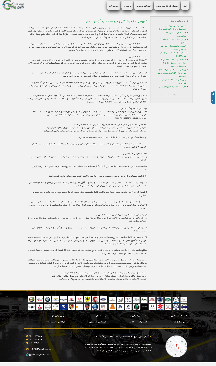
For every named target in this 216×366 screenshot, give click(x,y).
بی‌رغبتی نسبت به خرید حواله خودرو (172, 70)
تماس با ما (113, 6)
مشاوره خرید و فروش (138, 316)
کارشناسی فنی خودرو (98, 322)
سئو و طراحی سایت (41, 355)
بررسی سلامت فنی (180, 322)
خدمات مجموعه (143, 6)
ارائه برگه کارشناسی (179, 316)
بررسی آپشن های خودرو (56, 316)
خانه (185, 6)
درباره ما (127, 6)
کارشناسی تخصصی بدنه (56, 322)
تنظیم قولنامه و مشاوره (138, 322)
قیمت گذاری (101, 316)
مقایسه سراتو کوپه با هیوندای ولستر (172, 87)
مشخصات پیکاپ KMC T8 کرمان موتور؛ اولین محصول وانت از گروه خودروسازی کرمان (173, 63)
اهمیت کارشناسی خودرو (167, 6)
